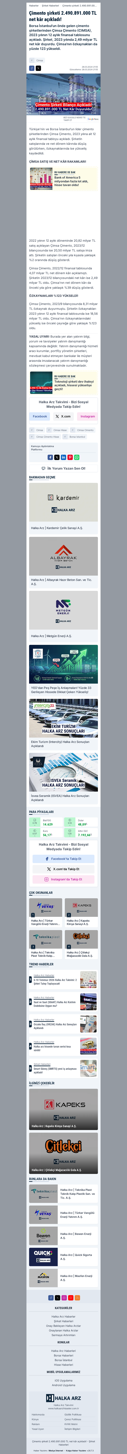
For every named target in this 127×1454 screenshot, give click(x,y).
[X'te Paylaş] (38, 68)
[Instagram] (64, 1297)
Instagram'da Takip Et (66, 879)
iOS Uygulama (63, 1380)
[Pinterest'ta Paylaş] (70, 457)
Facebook (40, 416)
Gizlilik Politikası (72, 1414)
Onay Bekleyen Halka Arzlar (63, 1325)
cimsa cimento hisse (47, 436)
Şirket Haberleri (50, 5)
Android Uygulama (63, 1385)
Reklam (36, 1424)
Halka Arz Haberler (63, 1316)
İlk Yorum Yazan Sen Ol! (66, 468)
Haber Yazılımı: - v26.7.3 (64, 1450)
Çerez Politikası (72, 1419)
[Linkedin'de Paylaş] (63, 457)
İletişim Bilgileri (72, 1428)
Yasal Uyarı (38, 1428)
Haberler (34, 5)
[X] (57, 1297)
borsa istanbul (77, 436)
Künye (35, 1419)
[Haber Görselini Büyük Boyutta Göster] (63, 94)
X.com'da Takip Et (66, 869)
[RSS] (77, 1297)
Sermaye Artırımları (63, 1335)
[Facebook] (51, 1297)
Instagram (88, 416)
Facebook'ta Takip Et (66, 859)
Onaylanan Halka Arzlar (63, 1330)
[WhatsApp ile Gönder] (76, 457)
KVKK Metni (70, 1424)
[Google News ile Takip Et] (93, 118)
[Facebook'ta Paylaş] (31, 68)
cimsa (39, 60)
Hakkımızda (38, 1414)
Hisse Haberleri (63, 1364)
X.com (65, 416)
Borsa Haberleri (63, 1355)
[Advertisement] (63, 214)
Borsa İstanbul (63, 1360)
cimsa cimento (85, 430)
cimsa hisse (60, 430)
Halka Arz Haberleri (63, 1350)
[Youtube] (70, 1297)
